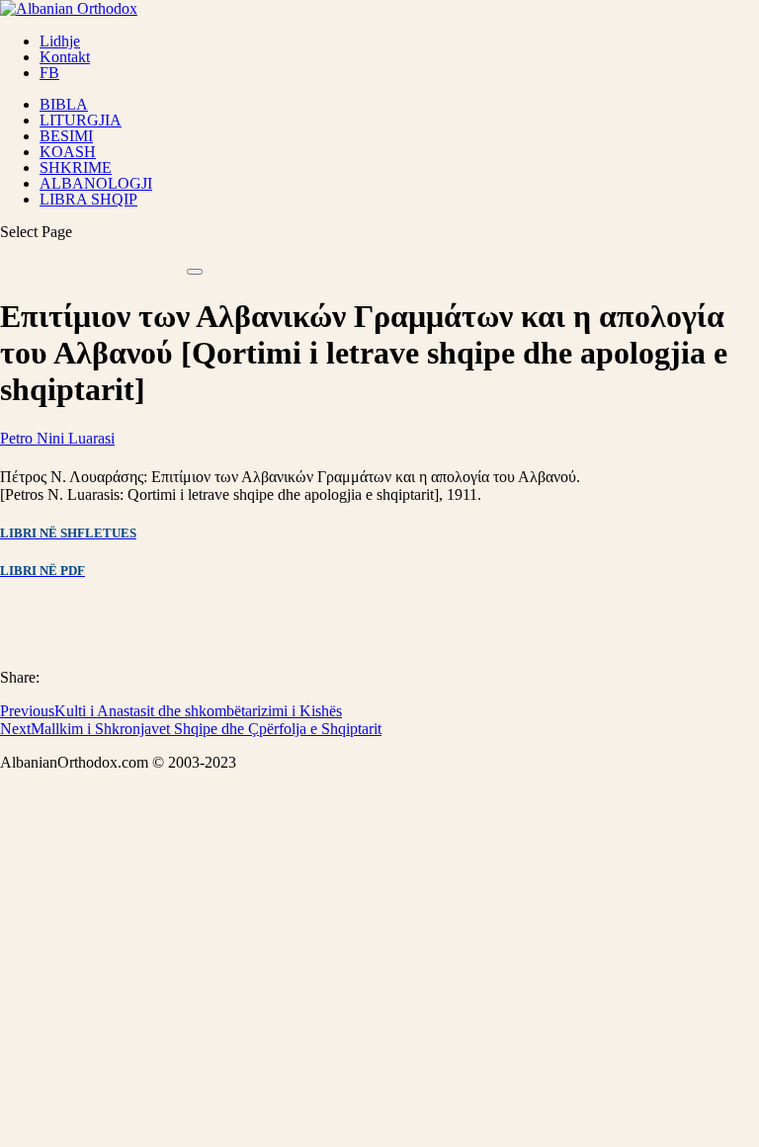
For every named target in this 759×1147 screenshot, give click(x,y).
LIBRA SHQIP (88, 199)
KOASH (68, 151)
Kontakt (65, 56)
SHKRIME (76, 167)
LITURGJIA (81, 120)
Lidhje (60, 41)
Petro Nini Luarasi (57, 438)
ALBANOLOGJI (96, 183)
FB (49, 72)
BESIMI (66, 135)
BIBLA (64, 104)
